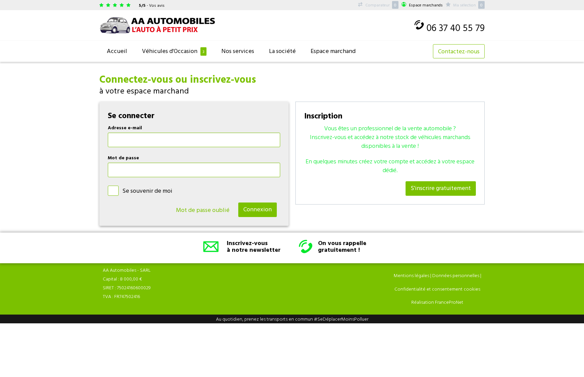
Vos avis (157, 5)
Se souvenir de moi (147, 190)
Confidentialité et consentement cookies (437, 288)
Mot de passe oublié (202, 209)
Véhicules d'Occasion (173, 50)
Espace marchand (333, 50)
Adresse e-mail (125, 127)
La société (282, 50)
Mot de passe (123, 157)
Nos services (237, 50)
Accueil (117, 50)
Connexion (257, 209)
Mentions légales (411, 275)
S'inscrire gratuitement (441, 187)
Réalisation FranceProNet (437, 301)
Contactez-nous (459, 51)
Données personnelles (455, 275)
